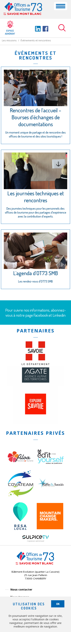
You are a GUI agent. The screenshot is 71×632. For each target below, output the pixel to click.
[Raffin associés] (51, 488)
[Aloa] (20, 468)
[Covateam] (20, 495)
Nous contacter (21, 589)
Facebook (41, 315)
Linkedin (59, 315)
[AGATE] (35, 384)
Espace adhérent (10, 32)
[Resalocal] (20, 533)
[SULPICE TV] (35, 540)
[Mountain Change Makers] (50, 528)
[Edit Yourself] (51, 463)
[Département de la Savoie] (35, 364)
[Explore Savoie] (35, 422)
